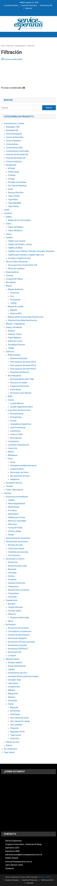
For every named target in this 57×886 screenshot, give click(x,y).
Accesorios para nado (17, 566)
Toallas (11, 348)
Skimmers (12, 524)
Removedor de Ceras (19, 472)
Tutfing (13, 303)
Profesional (15, 300)
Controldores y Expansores (19, 631)
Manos (11, 452)
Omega (11, 179)
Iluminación (11, 624)
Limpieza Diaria (17, 469)
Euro (12, 296)
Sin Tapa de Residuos (17, 186)
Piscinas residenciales (19, 617)
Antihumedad (14, 355)
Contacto (28, 8)
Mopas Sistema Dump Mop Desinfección (25, 317)
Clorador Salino (14, 611)
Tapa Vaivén (13, 206)
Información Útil (46, 5)
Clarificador (15, 714)
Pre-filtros (12, 510)
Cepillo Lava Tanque (16, 241)
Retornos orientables (17, 521)
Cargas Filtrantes (15, 607)
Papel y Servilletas (14, 327)
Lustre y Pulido (16, 434)
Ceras (12, 462)
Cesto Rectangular (14, 134)
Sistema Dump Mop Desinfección (22, 320)
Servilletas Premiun (16, 345)
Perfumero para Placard (20, 393)
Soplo (10, 189)
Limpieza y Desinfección (18, 445)
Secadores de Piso (14, 483)
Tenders (9, 486)
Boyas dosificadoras (17, 666)
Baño (10, 396)
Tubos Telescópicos (14, 490)
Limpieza (8, 213)
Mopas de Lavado (15, 306)
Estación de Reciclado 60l (17, 154)
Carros (9, 234)
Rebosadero (13, 514)
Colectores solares (16, 548)
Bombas (11, 604)
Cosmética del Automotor (19, 410)
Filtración (12, 614)
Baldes (9, 217)
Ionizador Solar (14, 680)
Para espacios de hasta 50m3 (23, 365)
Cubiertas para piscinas (18, 552)
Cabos (8, 224)
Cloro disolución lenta (19, 718)
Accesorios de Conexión (18, 628)
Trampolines (13, 593)
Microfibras (11, 282)
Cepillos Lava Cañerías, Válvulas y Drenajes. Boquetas (31, 251)
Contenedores (12, 144)
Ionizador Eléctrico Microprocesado (23, 676)
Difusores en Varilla (18, 383)
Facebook (9, 868)
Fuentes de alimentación (18, 635)
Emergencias (16, 417)
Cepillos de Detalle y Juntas (20, 244)
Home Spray (15, 389)
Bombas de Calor (15, 545)
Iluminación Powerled (17, 645)
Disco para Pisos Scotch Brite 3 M (22, 265)
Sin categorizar (10, 749)
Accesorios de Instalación (17, 497)
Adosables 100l (12, 127)
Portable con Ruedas (17, 182)
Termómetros (14, 555)
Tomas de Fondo (15, 528)
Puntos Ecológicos (14, 161)
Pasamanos (13, 586)
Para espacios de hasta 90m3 (23, 369)
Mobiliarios (12, 455)
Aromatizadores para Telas (22, 379)
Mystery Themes (44, 877)
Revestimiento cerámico (18, 590)
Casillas (11, 500)
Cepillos (9, 237)
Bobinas (11, 331)
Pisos (10, 459)
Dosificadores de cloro (17, 673)
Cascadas (12, 573)
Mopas (9, 286)
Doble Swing (13, 172)
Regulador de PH (17, 732)
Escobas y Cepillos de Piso (19, 258)
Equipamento (20, 46)
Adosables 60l (12, 130)
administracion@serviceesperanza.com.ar (23, 854)
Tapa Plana (13, 199)
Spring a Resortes (16, 192)
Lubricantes (15, 431)
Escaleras (12, 579)
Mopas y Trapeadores (15, 324)
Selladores (14, 479)
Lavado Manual (16, 403)
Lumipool (12, 655)
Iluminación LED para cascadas (21, 642)
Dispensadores (12, 272)
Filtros (10, 621)
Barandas (12, 569)
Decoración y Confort (15, 559)
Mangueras (13, 693)
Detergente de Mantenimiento (23, 465)
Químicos (10, 351)
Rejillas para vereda (16, 517)
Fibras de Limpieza (16, 268)
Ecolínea (11, 175)
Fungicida (14, 728)
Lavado (13, 421)
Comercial (14, 293)
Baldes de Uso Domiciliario (19, 220)
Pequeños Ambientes (19, 372)
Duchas (11, 576)
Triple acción (15, 735)
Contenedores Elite (14, 148)
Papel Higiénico (14, 338)
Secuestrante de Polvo (20, 476)
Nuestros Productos (29, 5)
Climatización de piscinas (17, 541)
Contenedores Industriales (17, 151)
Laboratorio (13, 683)
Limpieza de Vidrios (14, 279)
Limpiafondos (14, 687)
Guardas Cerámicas (16, 583)
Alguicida (14, 707)
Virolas (11, 535)
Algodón (13, 310)
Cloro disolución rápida (20, 721)
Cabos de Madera (15, 227)
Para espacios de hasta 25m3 (23, 362)
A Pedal (11, 168)
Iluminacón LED (14, 652)
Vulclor (11, 704)
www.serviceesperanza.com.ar (18, 861)
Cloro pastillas (16, 725)
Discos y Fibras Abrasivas (17, 262)
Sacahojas (12, 700)
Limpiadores (13, 441)
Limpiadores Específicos (20, 424)
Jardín (6, 210)
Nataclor (11, 697)
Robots (9, 745)
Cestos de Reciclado (15, 137)
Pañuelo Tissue (14, 334)
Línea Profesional (17, 427)
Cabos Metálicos (15, 230)
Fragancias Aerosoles (19, 386)
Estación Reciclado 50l (15, 158)
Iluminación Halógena (17, 638)
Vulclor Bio (14, 738)
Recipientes (11, 165)
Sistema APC (16, 313)
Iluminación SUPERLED (18, 649)
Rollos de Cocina (15, 341)
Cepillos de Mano (15, 248)
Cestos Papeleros (13, 141)
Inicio (3, 46)
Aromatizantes (14, 376)
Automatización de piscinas (18, 538)
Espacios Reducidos (18, 358)
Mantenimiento (12, 659)
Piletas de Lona (12, 742)
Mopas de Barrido (15, 289)
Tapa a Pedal (13, 196)
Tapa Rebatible (14, 203)
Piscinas (10, 46)
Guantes (9, 275)
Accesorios (13, 562)
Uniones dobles (14, 531)
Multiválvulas (13, 507)
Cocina (11, 400)
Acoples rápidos (15, 662)
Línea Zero (12, 448)
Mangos (11, 690)
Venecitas (12, 597)
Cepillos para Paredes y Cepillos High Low (26, 255)
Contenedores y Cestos (14, 123)
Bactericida (15, 711)
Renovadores (16, 438)
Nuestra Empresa (11, 5)
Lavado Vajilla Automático (21, 407)
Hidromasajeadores (16, 503)
